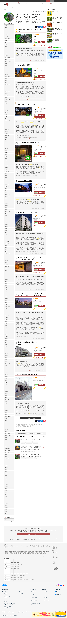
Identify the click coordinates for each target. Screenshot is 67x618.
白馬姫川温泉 (7, 243)
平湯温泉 (6, 344)
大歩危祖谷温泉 (7, 450)
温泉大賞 (21, 593)
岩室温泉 (6, 262)
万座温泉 (6, 154)
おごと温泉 (6, 374)
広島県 (21, 575)
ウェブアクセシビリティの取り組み (19, 611)
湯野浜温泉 (6, 112)
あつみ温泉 (6, 95)
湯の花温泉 (6, 391)
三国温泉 (6, 298)
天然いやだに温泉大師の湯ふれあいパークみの (30, 343)
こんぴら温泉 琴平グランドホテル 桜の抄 (29, 30)
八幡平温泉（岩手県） (8, 61)
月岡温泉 (32, 552)
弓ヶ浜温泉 (6, 338)
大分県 (24, 579)
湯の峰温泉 (6, 418)
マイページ (58, 591)
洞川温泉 (6, 410)
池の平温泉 (6, 260)
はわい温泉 (6, 429)
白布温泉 (6, 101)
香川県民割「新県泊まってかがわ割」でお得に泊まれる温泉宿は (34, 413)
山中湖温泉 (6, 209)
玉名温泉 (6, 484)
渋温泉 (6, 228)
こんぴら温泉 (7, 452)
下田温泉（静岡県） (8, 306)
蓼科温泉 (6, 232)
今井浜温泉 (6, 319)
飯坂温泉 (6, 118)
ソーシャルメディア (47, 600)
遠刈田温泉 (6, 72)
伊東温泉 (6, 302)
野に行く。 (54, 562)
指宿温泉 (6, 511)
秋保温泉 (33, 551)
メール (57, 592)
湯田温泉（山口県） (8, 448)
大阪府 (18, 573)
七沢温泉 (6, 192)
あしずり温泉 (7, 458)
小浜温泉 (6, 473)
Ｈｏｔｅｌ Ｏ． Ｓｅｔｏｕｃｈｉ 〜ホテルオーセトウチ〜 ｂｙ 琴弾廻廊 (30, 294)
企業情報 (44, 589)
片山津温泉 (6, 287)
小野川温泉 (6, 97)
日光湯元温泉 (7, 135)
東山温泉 (6, 114)
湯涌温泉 (6, 291)
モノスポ (54, 561)
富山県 (12, 568)
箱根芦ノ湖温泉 (7, 194)
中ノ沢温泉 (6, 127)
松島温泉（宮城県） (8, 76)
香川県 (25, 449)
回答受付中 (30, 433)
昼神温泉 (6, 245)
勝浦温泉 (6, 414)
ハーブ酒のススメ (55, 569)
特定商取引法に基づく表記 (6, 612)
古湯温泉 (6, 469)
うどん (38, 449)
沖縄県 (33, 579)
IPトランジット (33, 601)
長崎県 (18, 579)
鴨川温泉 (6, 177)
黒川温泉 (6, 475)
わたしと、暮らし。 (56, 557)
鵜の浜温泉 (6, 264)
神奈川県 (21, 564)
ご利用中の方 (57, 589)
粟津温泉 (6, 285)
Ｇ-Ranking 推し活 (55, 567)
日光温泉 (6, 146)
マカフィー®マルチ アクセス (35, 604)
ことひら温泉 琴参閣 (24, 65)
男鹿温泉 (6, 82)
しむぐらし (21, 594)
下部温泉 (6, 207)
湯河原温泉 (6, 190)
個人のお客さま (5, 589)
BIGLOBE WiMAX (6, 597)
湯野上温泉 (6, 131)
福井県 (18, 568)
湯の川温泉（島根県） (8, 435)
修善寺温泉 (6, 304)
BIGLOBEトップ (30, 612)
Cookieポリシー (46, 611)
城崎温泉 (6, 393)
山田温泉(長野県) (7, 253)
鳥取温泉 (6, 427)
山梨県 (12, 566)
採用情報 (45, 597)
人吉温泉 (6, 488)
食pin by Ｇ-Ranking (56, 568)
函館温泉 (6, 46)
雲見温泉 (6, 329)
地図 (35, 39)
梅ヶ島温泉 (6, 323)
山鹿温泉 (6, 494)
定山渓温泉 (6, 25)
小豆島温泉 (6, 454)
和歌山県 (27, 573)
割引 (29, 451)
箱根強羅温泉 (7, 198)
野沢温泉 (6, 213)
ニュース (45, 595)
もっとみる (11, 521)
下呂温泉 (6, 342)
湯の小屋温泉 (7, 171)
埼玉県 (12, 564)
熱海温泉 (6, 300)
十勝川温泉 (14, 551)
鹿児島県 (30, 579)
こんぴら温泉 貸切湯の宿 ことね (28, 142)
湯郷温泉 (6, 439)
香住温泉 (6, 401)
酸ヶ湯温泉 (6, 48)
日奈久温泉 (6, 490)
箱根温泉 (6, 188)
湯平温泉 (6, 509)
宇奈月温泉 (6, 277)
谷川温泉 (6, 167)
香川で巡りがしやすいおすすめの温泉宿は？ (31, 251)
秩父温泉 (6, 175)
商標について (24, 612)
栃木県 (12, 562)
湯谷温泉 (6, 361)
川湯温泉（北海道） (8, 38)
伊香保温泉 (6, 152)
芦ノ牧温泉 (6, 116)
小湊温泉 (6, 179)
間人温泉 (6, 384)
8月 (29, 449)
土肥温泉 (6, 334)
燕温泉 (6, 272)
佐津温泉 (6, 403)
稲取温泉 (6, 317)
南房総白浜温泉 (7, 184)
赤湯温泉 (6, 93)
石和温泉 (6, 203)
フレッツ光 (33, 594)
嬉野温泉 (6, 465)
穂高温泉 (6, 249)
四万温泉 (6, 156)
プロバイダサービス (34, 595)
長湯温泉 (6, 505)
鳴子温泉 (6, 65)
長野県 (15, 566)
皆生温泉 (32, 554)
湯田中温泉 (6, 251)
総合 (32, 436)
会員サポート (58, 594)
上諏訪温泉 (6, 226)
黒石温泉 (6, 55)
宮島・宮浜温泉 (7, 441)
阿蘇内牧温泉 (7, 477)
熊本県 (21, 579)
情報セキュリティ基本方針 (16, 612)
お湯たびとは (55, 547)
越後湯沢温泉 (7, 266)
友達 (5, 519)
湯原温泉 (6, 437)
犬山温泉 (6, 355)
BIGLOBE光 (5, 593)
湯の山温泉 (6, 372)
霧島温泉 (6, 513)
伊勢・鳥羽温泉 (7, 363)
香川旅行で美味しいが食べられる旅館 (30, 137)
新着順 (21, 436)
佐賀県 (15, 579)
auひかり (5, 594)
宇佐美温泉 (6, 321)
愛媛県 (18, 577)
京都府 (15, 573)
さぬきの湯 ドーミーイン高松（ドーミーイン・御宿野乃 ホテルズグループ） (30, 258)
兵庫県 (21, 573)
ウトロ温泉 (6, 36)
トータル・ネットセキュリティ (9, 604)
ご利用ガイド (55, 548)
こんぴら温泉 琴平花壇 (25, 181)
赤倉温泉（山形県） (8, 91)
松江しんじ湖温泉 (7, 433)
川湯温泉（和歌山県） (8, 416)
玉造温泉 (6, 431)
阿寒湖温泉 (6, 34)
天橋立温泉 (6, 376)
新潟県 (18, 566)
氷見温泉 (6, 279)
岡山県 (18, 575)
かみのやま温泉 (7, 99)
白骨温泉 (6, 215)
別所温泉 (6, 247)
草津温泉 (6, 150)
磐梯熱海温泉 (7, 129)
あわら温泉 (6, 296)
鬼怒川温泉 (6, 133)
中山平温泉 (6, 74)
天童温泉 (6, 103)
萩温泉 (6, 446)
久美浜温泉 (6, 380)
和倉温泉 (6, 281)
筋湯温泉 (6, 503)
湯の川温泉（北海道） (20, 551)
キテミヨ (54, 558)
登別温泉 (6, 27)
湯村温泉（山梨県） (8, 211)
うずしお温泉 (7, 399)
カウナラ (54, 563)
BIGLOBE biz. (33, 591)
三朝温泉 (6, 422)
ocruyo (54, 555)
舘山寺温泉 (6, 327)
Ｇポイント (54, 551)
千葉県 (15, 564)
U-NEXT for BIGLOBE (7, 606)
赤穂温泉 (6, 397)
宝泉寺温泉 (6, 507)
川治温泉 (6, 139)
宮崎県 (27, 579)
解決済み (39, 433)
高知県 (21, 577)
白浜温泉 (6, 412)
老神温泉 (6, 158)
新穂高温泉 (6, 346)
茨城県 (18, 562)
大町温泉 (6, 222)
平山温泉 (6, 492)
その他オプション (6, 607)
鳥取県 (12, 575)
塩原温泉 (6, 137)
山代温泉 (6, 289)
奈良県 (24, 573)
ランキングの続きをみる (30, 418)
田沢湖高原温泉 (7, 84)
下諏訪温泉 (6, 230)
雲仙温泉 (6, 471)
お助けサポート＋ (6, 601)
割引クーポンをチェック (40, 45)
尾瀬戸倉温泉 (7, 160)
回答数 (24, 436)
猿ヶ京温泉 (6, 165)
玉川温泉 (6, 80)
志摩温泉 (6, 365)
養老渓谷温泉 (7, 186)
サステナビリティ (47, 594)
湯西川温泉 (6, 148)
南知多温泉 (6, 359)
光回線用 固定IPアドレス (35, 597)
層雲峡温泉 (6, 40)
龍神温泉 (6, 420)
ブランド (45, 592)
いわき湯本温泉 (7, 120)
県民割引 (33, 451)
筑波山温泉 (6, 173)
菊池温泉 (6, 479)
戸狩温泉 (6, 234)
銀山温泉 (44, 551)
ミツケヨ (54, 564)
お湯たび (54, 556)
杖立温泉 (6, 486)
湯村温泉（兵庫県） (8, 408)
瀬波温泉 (6, 270)
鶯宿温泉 (6, 59)
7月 (27, 449)
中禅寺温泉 (6, 141)
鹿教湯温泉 (6, 224)
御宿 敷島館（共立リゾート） (26, 104)
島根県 (15, 575)
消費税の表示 (10, 611)
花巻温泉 (6, 63)
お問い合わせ (4, 611)
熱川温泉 (6, 340)
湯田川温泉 (6, 110)
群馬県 (15, 562)
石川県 (15, 568)
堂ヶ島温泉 (6, 336)
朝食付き (22, 451)
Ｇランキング (55, 552)
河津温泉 (6, 325)
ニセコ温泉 (6, 44)
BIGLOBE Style (46, 598)
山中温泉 (6, 283)
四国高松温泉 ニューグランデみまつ (29, 212)
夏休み (35, 449)
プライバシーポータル (38, 611)
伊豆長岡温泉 (7, 315)
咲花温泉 (6, 268)
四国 (21, 449)
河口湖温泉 (6, 205)
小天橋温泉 (6, 382)
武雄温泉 (6, 467)
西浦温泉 (6, 357)
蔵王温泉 (40, 551)
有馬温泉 (6, 395)
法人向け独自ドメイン (35, 606)
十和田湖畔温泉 (7, 57)
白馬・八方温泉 (7, 241)
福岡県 (12, 579)
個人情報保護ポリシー (30, 611)
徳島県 (12, 577)
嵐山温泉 (6, 378)
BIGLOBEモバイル (7, 596)
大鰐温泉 (6, 53)
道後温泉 (6, 456)
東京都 (18, 564)
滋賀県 (12, 573)
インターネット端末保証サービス (9, 603)
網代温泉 (6, 308)
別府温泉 (6, 496)
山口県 (24, 575)
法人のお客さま (33, 589)
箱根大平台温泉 (7, 196)
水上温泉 (6, 169)
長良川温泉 (6, 353)
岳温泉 (6, 122)
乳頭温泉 (6, 78)
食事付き (26, 451)
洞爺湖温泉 (6, 42)
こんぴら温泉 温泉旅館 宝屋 (28, 374)
